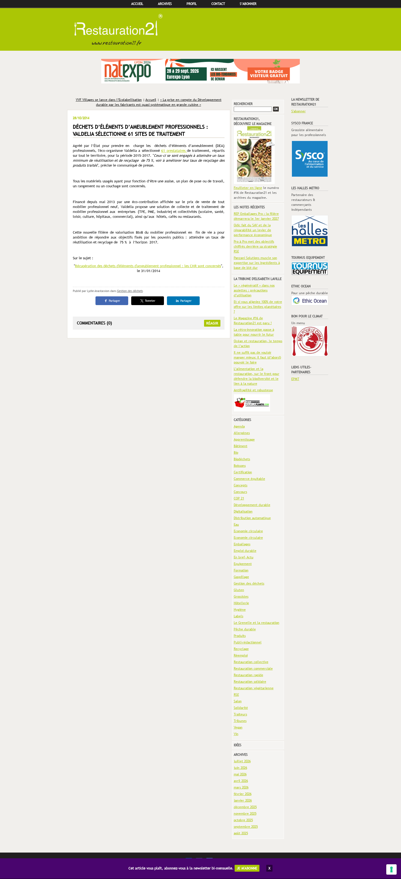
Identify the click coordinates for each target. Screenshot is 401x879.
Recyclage (241, 649)
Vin (236, 734)
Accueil (137, 4)
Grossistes (241, 596)
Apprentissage (244, 439)
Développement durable (252, 505)
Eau (236, 524)
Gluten (239, 590)
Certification (243, 472)
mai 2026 (240, 774)
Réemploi (241, 655)
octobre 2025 (243, 820)
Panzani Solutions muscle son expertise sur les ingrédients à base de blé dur (257, 263)
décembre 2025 (245, 807)
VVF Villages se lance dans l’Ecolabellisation (109, 100)
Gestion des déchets (130, 291)
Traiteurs (240, 714)
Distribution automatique (252, 518)
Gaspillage (241, 577)
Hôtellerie (241, 603)
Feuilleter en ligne (248, 188)
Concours (240, 492)
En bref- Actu (243, 557)
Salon (238, 701)
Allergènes (242, 433)
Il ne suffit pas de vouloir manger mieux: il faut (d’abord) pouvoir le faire (257, 357)
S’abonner (248, 4)
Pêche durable (245, 629)
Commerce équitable (249, 479)
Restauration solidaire (250, 682)
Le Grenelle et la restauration (256, 623)
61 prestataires (174, 151)
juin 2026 (240, 768)
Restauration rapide (248, 675)
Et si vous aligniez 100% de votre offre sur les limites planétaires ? (258, 307)
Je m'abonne (247, 868)
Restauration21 (200, 29)
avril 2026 (241, 781)
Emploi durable (245, 551)
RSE (236, 695)
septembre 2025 (246, 827)
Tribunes (240, 721)
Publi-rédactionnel (248, 642)
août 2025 (241, 833)
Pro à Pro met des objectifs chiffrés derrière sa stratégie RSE (255, 246)
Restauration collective (251, 662)
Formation (241, 570)
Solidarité (241, 708)
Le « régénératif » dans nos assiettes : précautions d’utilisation (254, 290)
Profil (192, 4)
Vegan (238, 727)
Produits (240, 636)
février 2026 (243, 794)
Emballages (242, 544)
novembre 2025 (245, 813)
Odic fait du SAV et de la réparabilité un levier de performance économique (253, 230)
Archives (165, 4)
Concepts (240, 485)
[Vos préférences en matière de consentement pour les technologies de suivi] (391, 869)
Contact (218, 4)
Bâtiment (240, 446)
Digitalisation (243, 511)
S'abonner (298, 111)
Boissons (240, 466)
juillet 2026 (242, 761)
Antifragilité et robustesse (253, 390)
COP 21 (239, 498)
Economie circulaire (248, 531)
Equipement (243, 564)
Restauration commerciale (253, 668)
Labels (238, 616)
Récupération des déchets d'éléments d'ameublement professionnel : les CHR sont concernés (148, 266)
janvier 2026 (243, 800)
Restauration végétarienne (254, 688)
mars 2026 (241, 787)
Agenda (239, 426)
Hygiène (240, 610)
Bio (236, 452)
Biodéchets (242, 459)
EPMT (295, 379)
